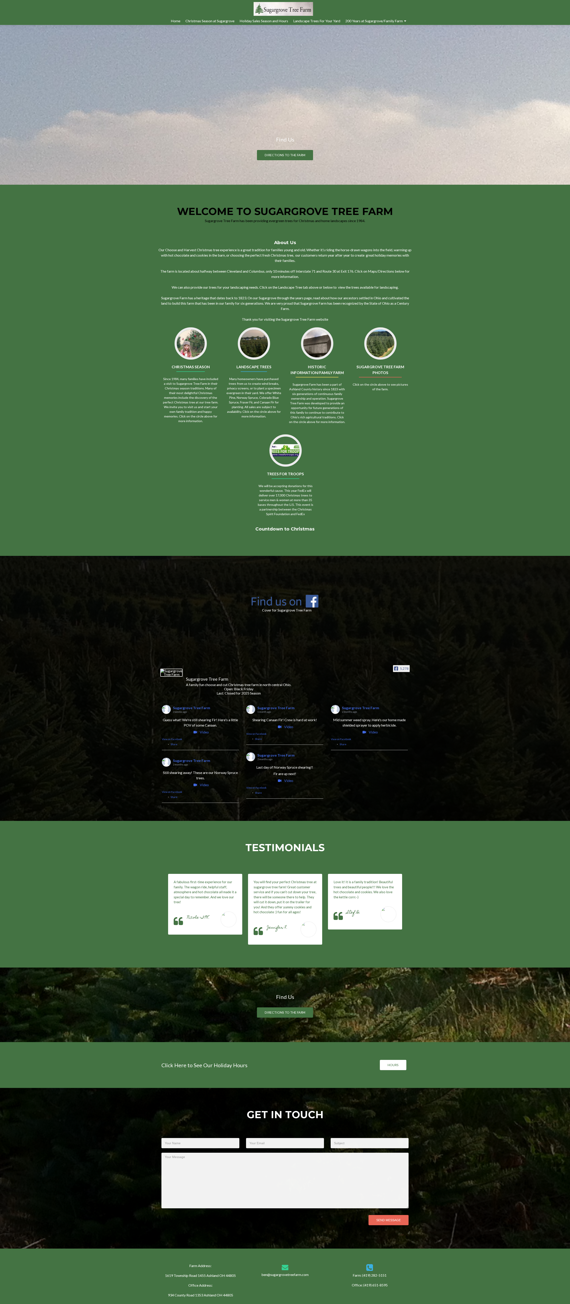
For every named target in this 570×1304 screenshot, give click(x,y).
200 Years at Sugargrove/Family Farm (374, 21)
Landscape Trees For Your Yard (316, 21)
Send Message (388, 1220)
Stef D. (353, 913)
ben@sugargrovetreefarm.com (285, 1274)
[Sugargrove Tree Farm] (171, 673)
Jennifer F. (277, 928)
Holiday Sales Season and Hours (264, 21)
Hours (393, 1065)
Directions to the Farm (285, 155)
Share (174, 744)
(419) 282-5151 (374, 1275)
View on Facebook (172, 739)
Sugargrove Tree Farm (191, 708)
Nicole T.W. (198, 918)
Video (204, 732)
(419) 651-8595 (375, 1285)
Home (175, 21)
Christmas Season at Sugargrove (209, 21)
